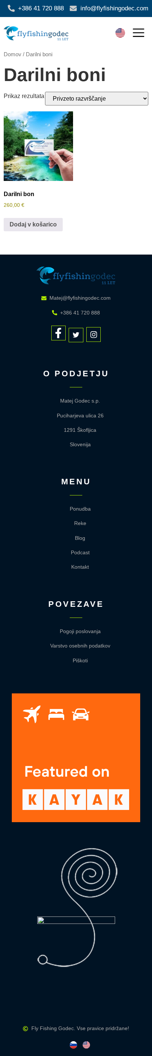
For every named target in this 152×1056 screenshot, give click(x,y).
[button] (138, 33)
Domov (12, 54)
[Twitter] (76, 335)
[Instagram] (93, 334)
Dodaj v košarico (33, 224)
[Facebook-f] (58, 333)
